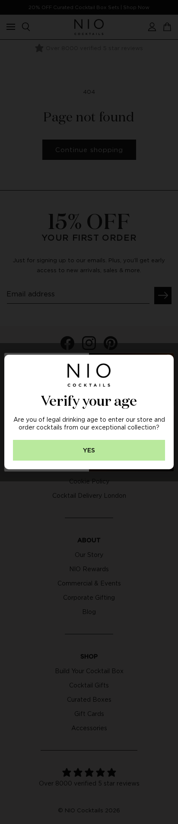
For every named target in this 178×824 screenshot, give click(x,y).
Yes (89, 450)
